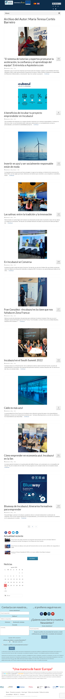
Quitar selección (18, 641)
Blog (12, 68)
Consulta (14, 625)
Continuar (46, 74)
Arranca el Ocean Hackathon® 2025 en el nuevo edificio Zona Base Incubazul (30, 552)
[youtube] (52, 614)
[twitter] (45, 614)
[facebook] (41, 614)
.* (16, 644)
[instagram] (49, 614)
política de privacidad (15, 644)
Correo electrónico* (14, 610)
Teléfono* (14, 616)
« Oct (5, 591)
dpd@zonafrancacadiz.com (7, 660)
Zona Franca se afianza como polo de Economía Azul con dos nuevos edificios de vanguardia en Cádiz (35, 546)
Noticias (14, 169)
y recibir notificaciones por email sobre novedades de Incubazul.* (47, 633)
